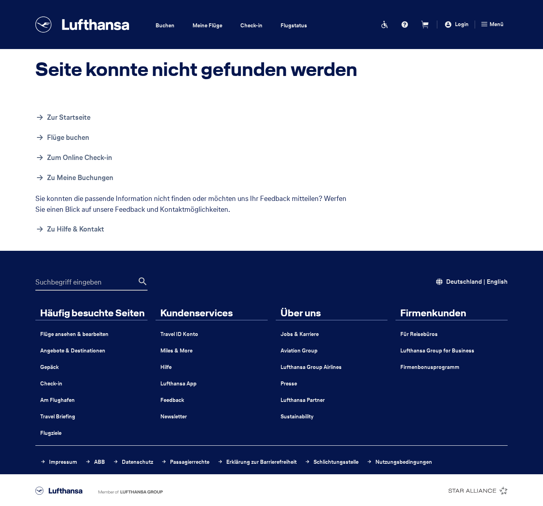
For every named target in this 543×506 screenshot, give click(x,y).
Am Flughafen (57, 400)
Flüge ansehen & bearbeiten (74, 334)
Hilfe (166, 367)
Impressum (62, 462)
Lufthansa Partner (303, 400)
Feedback (172, 400)
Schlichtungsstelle (335, 462)
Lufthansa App (178, 383)
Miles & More (176, 350)
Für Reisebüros (419, 334)
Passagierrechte (189, 462)
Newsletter (173, 416)
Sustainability (297, 416)
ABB (99, 462)
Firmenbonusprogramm (429, 367)
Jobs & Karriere (300, 334)
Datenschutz (137, 462)
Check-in (51, 383)
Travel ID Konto (179, 334)
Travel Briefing (57, 416)
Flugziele (50, 433)
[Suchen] (143, 281)
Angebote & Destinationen (72, 350)
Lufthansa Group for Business (437, 350)
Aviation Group (299, 350)
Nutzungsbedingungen (403, 462)
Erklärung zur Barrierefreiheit (261, 462)
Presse (289, 383)
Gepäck (49, 367)
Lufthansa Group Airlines (311, 367)
